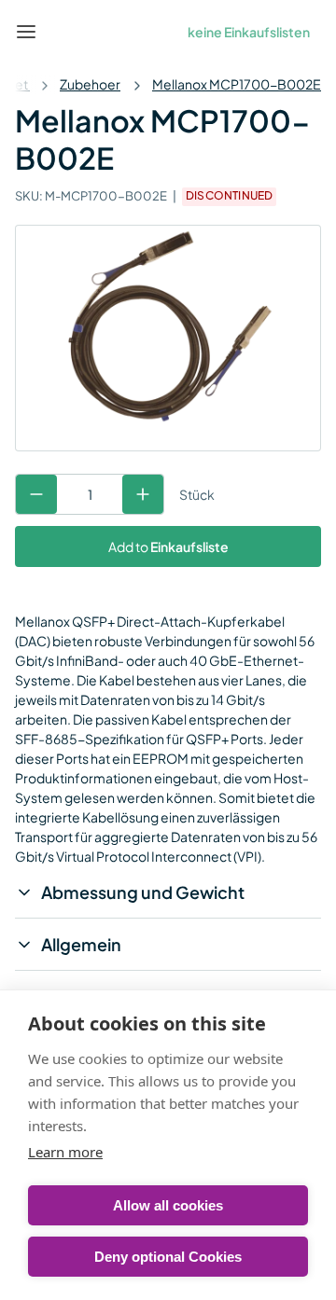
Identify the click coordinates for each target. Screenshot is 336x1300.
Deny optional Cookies (168, 1257)
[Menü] (26, 31)
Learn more (65, 1151)
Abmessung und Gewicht (143, 892)
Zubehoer (90, 84)
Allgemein (81, 944)
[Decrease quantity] (36, 494)
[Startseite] (69, 31)
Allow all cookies (168, 1205)
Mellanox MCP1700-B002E (236, 84)
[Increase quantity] (142, 494)
